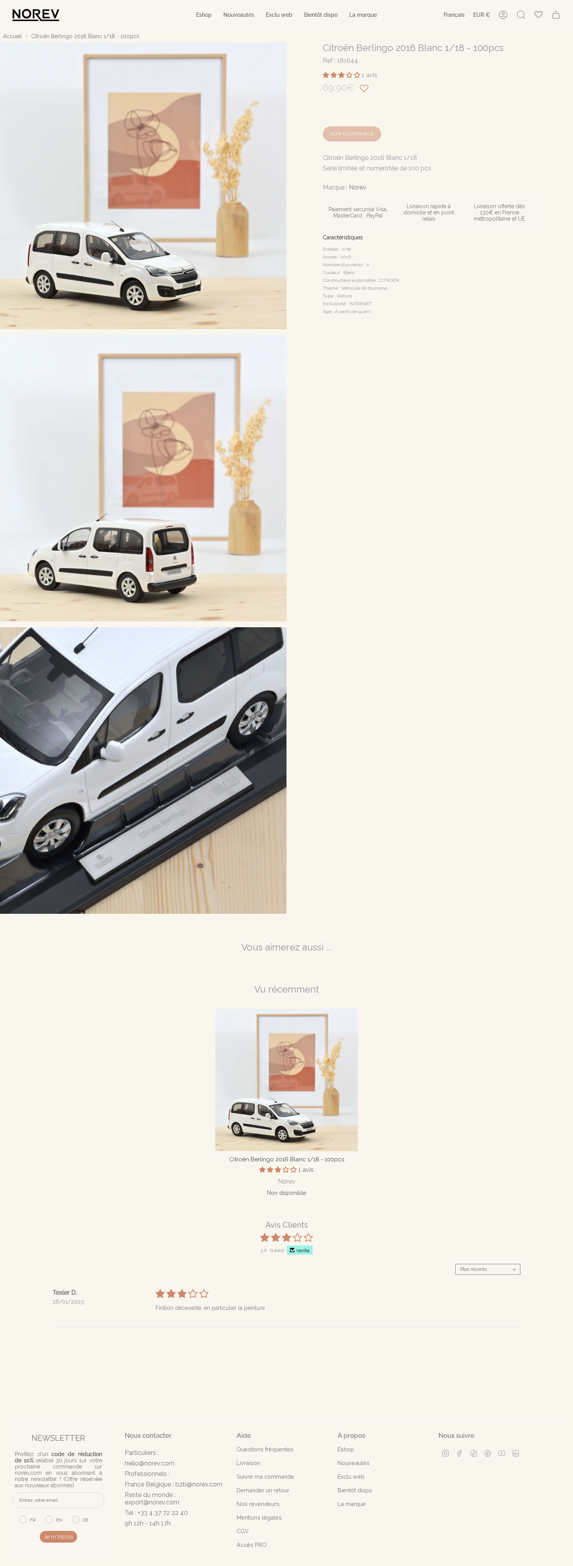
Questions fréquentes (265, 1449)
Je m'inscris (58, 1537)
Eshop (346, 1449)
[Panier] (556, 14)
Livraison (248, 1463)
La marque (352, 1504)
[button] (204, 15)
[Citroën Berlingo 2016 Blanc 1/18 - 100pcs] (286, 1080)
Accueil (12, 36)
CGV (243, 1531)
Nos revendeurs (258, 1504)
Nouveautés (354, 1463)
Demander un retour (263, 1490)
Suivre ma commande (265, 1476)
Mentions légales (259, 1517)
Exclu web (351, 1476)
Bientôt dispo (355, 1490)
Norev (357, 187)
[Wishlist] (538, 15)
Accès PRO (252, 1544)
